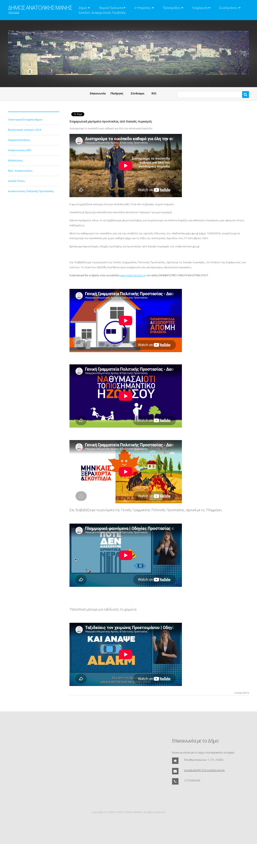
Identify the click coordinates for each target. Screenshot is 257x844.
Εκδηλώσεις (15, 160)
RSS (154, 93)
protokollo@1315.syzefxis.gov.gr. (204, 770)
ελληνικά (14, 12)
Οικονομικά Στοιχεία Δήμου (25, 119)
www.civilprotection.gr (133, 275)
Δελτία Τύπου (16, 181)
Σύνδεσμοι (137, 93)
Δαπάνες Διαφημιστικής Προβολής (102, 12)
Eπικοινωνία (98, 93)
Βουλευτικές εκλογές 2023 (24, 129)
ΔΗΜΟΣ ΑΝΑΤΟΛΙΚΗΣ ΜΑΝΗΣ (40, 7)
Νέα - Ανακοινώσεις (20, 170)
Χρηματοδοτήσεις (19, 140)
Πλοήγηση (116, 93)
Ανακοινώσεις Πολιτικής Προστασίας (31, 191)
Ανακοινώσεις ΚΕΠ (19, 150)
